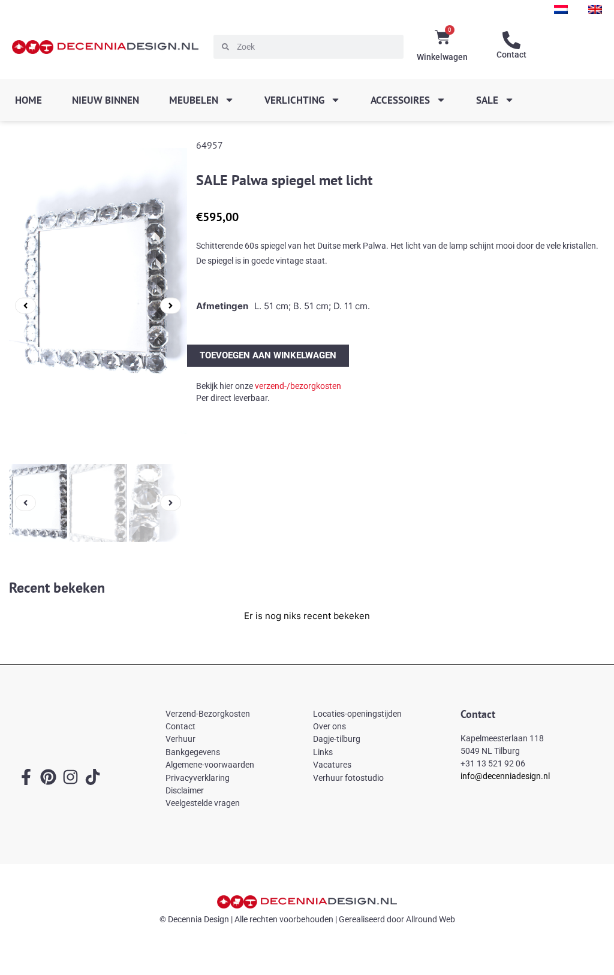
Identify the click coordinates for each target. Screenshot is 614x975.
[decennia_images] (98, 306)
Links (323, 752)
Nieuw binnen (105, 100)
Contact (511, 54)
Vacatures (332, 764)
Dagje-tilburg (336, 739)
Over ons (329, 726)
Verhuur (180, 739)
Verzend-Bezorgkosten (207, 714)
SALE (487, 100)
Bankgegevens (192, 752)
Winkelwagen (442, 57)
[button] (25, 306)
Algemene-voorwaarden (209, 764)
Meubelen (193, 100)
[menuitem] (561, 9)
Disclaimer (184, 790)
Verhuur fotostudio (348, 778)
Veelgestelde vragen (202, 803)
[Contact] (511, 40)
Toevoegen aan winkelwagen (268, 355)
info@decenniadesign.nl (505, 776)
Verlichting (294, 100)
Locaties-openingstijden (357, 714)
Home (28, 100)
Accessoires (400, 100)
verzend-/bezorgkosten (298, 386)
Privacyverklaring (197, 778)
